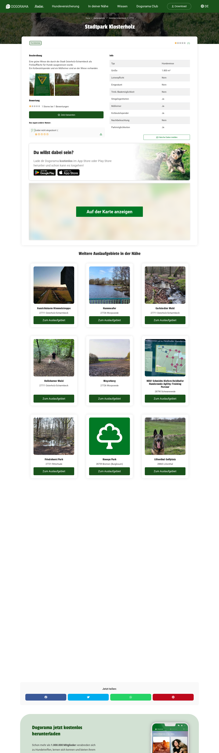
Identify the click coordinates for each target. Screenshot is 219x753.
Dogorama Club (147, 6)
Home (88, 18)
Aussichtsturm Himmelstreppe (53, 308)
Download (180, 6)
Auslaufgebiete (99, 18)
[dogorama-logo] (17, 6)
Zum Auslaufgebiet (54, 320)
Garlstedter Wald (165, 308)
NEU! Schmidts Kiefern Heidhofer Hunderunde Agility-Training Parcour (165, 384)
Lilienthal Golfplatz (165, 459)
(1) (188, 43)
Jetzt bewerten (67, 115)
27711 (131, 18)
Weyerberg (109, 381)
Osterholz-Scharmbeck (117, 18)
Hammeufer (109, 308)
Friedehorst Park (54, 459)
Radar (39, 6)
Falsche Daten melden (167, 137)
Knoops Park (109, 459)
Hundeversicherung (65, 6)
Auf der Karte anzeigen (109, 211)
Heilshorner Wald (54, 381)
